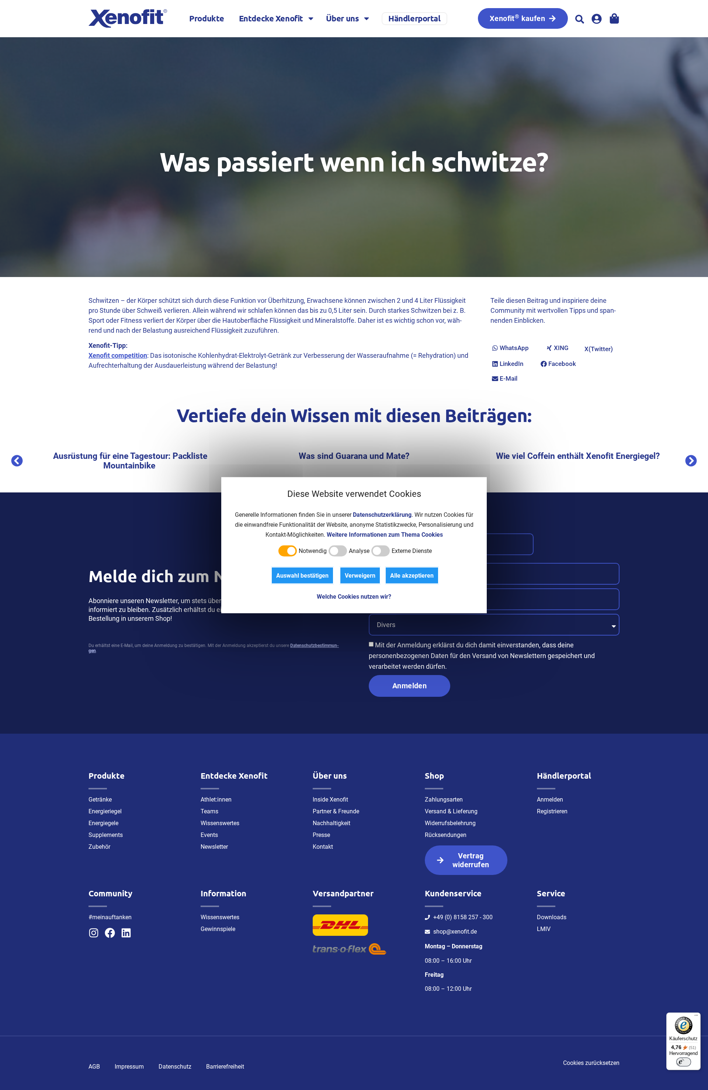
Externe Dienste (412, 551)
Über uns (342, 18)
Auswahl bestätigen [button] (302, 575)
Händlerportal (414, 18)
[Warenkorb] (614, 18)
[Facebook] (110, 933)
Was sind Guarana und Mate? (343, 456)
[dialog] (354, 545)
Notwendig (313, 551)
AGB (94, 1066)
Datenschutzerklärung (382, 514)
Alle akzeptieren (412, 575)
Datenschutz (175, 1066)
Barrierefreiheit (225, 1066)
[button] (579, 19)
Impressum (129, 1066)
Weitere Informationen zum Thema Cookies (385, 534)
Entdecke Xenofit (271, 18)
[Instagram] (93, 933)
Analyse (359, 551)
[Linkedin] (126, 933)
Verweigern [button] (360, 575)
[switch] (683, 1062)
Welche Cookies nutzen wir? (354, 596)
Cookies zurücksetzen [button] (591, 1062)
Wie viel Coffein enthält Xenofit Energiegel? (566, 456)
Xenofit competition (117, 355)
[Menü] (696, 1017)
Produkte (206, 18)
